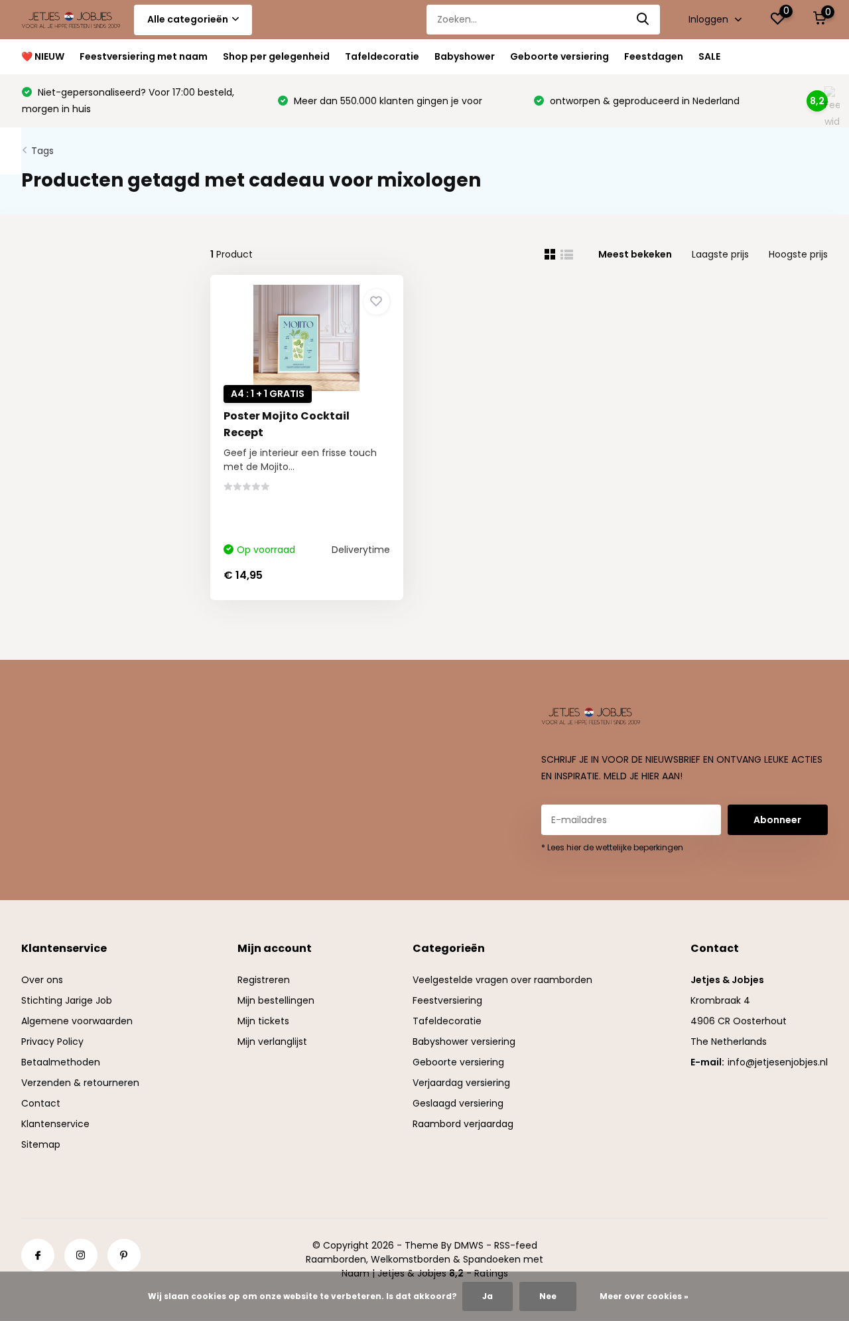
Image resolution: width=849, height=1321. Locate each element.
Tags (42, 150)
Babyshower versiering (464, 1041)
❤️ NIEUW (42, 56)
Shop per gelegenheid (276, 56)
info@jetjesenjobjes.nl (778, 1062)
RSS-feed (515, 1245)
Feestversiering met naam (144, 56)
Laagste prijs (720, 254)
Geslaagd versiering (458, 1103)
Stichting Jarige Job (66, 1000)
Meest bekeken (635, 254)
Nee (547, 1296)
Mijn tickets (263, 1021)
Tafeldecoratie (382, 56)
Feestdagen (653, 56)
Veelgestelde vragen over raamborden (502, 979)
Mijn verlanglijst (272, 1041)
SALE (709, 56)
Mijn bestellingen (275, 1000)
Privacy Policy (52, 1041)
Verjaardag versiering (461, 1082)
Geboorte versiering (559, 56)
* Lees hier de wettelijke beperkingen (612, 847)
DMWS (469, 1245)
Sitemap (40, 1144)
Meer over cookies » (644, 1296)
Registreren (263, 979)
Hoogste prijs (798, 254)
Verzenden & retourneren (80, 1082)
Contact (40, 1103)
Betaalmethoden (60, 1062)
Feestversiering (447, 1000)
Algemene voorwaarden (77, 1021)
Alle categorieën (187, 19)
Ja (487, 1296)
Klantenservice (55, 1123)
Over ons (42, 979)
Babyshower (464, 56)
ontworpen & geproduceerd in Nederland (643, 101)
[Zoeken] (643, 20)
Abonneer (777, 819)
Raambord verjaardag (463, 1123)
